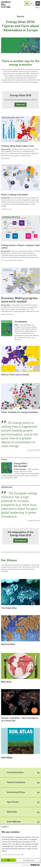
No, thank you (28, 860)
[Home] (12, 4)
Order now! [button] (20, 105)
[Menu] (38, 3)
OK (8, 860)
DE (31, 3)
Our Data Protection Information (11, 855)
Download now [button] (20, 541)
